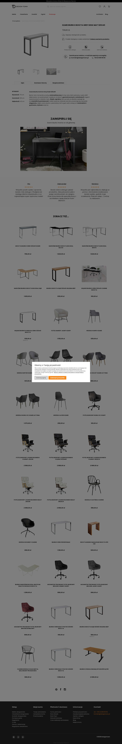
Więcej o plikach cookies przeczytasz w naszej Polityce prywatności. (59, 373)
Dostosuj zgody (41, 378)
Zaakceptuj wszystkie (57, 378)
